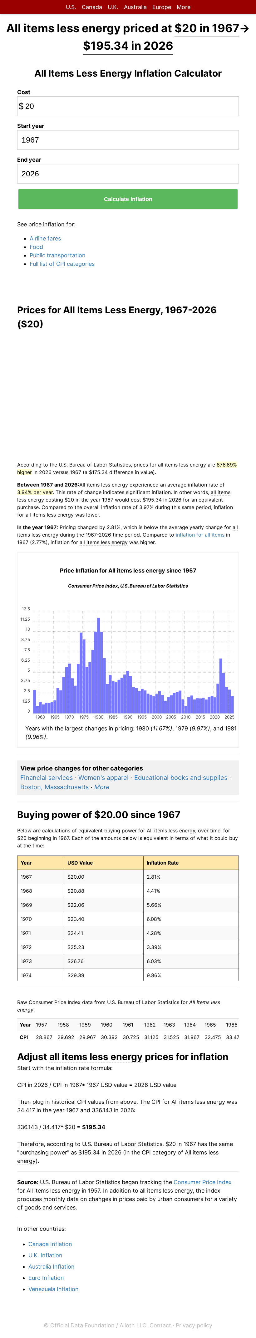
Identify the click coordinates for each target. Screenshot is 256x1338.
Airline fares (45, 238)
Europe (161, 7)
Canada (92, 7)
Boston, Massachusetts (54, 787)
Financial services (46, 777)
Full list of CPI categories (62, 263)
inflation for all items (200, 535)
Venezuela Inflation (53, 1289)
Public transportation (58, 255)
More (183, 7)
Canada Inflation (50, 1244)
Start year (30, 126)
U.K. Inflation (45, 1255)
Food (36, 247)
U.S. (71, 7)
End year (29, 159)
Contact (160, 1325)
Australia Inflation (51, 1266)
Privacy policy (194, 1325)
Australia (135, 7)
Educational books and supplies (180, 777)
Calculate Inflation (128, 199)
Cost (23, 92)
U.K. (113, 7)
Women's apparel (103, 777)
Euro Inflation (46, 1278)
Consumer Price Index (203, 1182)
